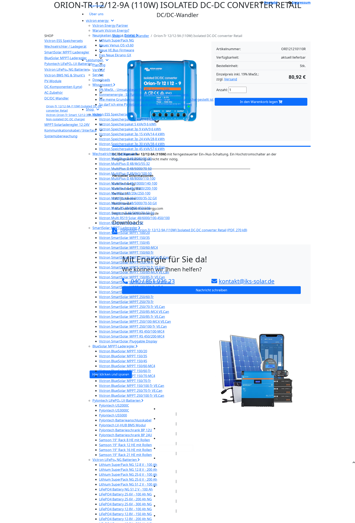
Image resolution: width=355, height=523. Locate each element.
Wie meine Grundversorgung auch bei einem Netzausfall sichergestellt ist (156, 99)
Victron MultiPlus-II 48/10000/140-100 (128, 183)
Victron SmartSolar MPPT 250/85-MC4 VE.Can (134, 311)
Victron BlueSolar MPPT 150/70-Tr (125, 380)
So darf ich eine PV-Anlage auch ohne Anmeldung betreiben (145, 104)
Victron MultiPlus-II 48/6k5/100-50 (125, 173)
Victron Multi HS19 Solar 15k (121, 223)
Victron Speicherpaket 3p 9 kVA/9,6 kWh (130, 129)
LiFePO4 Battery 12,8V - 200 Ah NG (125, 519)
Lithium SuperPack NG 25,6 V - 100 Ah (128, 474)
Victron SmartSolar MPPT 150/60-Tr (126, 252)
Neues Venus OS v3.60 (116, 45)
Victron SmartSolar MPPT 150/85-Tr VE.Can (132, 277)
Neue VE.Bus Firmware (116, 50)
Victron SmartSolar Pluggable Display (128, 341)
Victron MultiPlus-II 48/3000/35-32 (125, 158)
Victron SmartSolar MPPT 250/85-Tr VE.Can (132, 316)
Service (98, 75)
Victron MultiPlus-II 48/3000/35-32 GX (128, 198)
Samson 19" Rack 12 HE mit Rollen (125, 445)
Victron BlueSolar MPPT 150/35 (123, 356)
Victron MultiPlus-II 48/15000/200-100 (128, 188)
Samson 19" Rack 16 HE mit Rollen (125, 450)
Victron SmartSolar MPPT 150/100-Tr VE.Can (133, 287)
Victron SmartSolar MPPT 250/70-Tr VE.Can (132, 306)
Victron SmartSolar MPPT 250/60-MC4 (128, 292)
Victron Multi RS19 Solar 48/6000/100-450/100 (134, 218)
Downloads (101, 80)
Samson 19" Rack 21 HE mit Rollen (125, 454)
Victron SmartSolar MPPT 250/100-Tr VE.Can (133, 326)
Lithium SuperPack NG (116, 40)
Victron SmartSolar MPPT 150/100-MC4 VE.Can (135, 282)
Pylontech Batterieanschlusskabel (125, 420)
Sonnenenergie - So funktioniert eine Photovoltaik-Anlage (144, 94)
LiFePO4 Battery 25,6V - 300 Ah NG (125, 504)
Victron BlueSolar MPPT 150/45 (123, 361)
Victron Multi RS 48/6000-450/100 (124, 208)
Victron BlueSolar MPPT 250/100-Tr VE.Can (131, 395)
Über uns (96, 14)
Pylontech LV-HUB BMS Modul (122, 425)
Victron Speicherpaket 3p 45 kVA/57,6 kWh (132, 149)
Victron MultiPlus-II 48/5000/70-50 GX (128, 203)
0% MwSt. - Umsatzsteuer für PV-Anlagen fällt (134, 89)
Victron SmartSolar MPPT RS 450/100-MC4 (131, 331)
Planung (98, 65)
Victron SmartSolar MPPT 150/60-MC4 (128, 247)
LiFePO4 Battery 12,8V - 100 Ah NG (125, 509)
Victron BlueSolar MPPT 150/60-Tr (125, 371)
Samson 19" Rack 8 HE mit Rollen (124, 440)
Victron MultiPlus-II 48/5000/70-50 (125, 168)
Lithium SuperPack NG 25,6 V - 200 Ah (128, 479)
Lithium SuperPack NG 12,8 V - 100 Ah (128, 464)
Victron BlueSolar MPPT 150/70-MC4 (127, 376)
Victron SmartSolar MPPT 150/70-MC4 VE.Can (134, 257)
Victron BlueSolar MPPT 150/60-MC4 (127, 366)
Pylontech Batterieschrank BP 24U (125, 435)
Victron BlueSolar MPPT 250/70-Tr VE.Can (130, 390)
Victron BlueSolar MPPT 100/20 (123, 351)
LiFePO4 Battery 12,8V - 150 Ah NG (125, 514)
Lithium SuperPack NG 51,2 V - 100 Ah (128, 484)
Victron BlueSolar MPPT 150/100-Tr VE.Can (131, 385)
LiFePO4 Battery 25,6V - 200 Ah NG (125, 499)
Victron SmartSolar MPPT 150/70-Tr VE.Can (132, 267)
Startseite (96, 5)
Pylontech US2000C (114, 405)
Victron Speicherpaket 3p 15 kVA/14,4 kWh (132, 134)
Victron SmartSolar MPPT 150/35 (124, 237)
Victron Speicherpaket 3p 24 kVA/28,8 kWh (132, 139)
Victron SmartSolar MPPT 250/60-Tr (126, 297)
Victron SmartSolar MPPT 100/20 (124, 232)
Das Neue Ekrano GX (115, 55)
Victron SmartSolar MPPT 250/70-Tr (126, 302)
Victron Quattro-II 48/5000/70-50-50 (126, 213)
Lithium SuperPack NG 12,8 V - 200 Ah (128, 469)
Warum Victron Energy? (110, 30)
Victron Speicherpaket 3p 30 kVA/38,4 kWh (132, 144)
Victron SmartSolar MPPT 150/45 (124, 242)
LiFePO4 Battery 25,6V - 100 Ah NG (125, 494)
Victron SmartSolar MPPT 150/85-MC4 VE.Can (134, 272)
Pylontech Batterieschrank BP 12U (125, 430)
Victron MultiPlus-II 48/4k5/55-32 (124, 163)
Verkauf (98, 70)
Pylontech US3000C (114, 410)
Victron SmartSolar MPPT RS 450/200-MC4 (131, 336)
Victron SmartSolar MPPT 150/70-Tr (126, 262)
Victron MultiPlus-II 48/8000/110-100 (127, 178)
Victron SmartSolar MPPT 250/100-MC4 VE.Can (135, 321)
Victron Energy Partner (110, 25)
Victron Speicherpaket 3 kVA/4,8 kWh (127, 119)
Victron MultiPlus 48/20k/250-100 (124, 193)
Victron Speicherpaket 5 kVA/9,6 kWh (127, 124)
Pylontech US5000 (113, 415)
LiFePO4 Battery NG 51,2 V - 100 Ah (126, 489)
